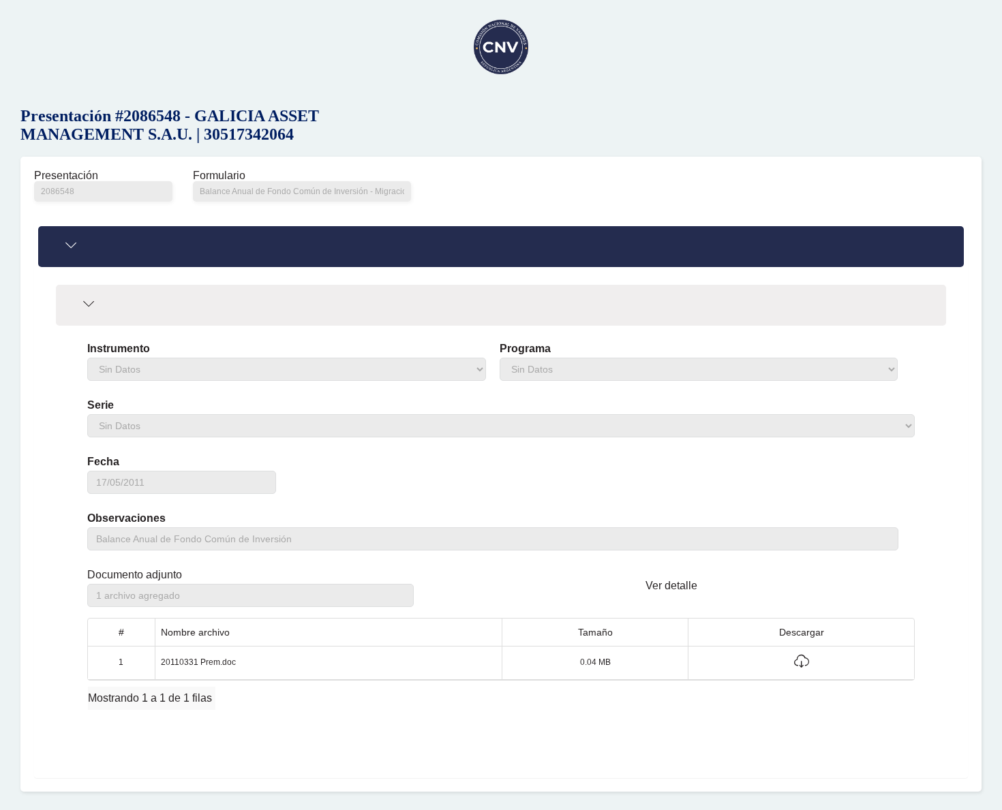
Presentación (66, 175)
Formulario (219, 175)
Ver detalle (671, 585)
